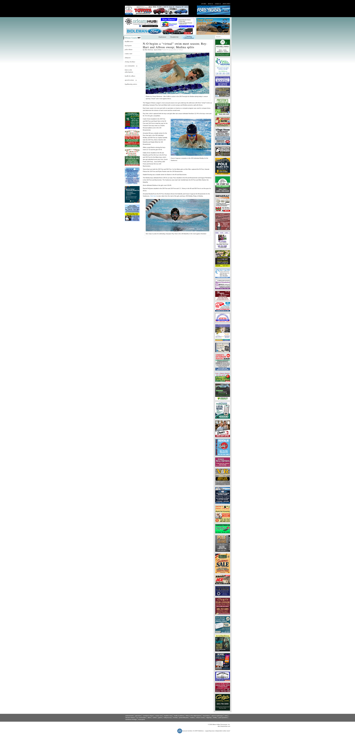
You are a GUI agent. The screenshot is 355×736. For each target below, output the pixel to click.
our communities (141, 717)
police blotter (128, 49)
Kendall (175, 717)
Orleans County (200, 717)
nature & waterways (217, 715)
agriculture (138, 715)
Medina (192, 717)
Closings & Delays (130, 62)
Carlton (155, 717)
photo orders (226, 3)
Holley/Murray (168, 717)
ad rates (203, 3)
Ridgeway (208, 717)
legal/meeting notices (131, 84)
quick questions (222, 717)
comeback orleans (148, 715)
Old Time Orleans (130, 717)
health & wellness (130, 76)
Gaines (160, 717)
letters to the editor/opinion (129, 71)
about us (210, 3)
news (226, 715)
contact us (218, 3)
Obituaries (128, 58)
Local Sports (141, 719)
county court (128, 53)
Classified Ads (174, 37)
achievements (129, 715)
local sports (128, 45)
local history (206, 715)
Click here (153, 196)
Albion (149, 717)
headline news (129, 41)
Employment (162, 37)
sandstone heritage (131, 719)
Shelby (215, 717)
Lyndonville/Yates (184, 717)
